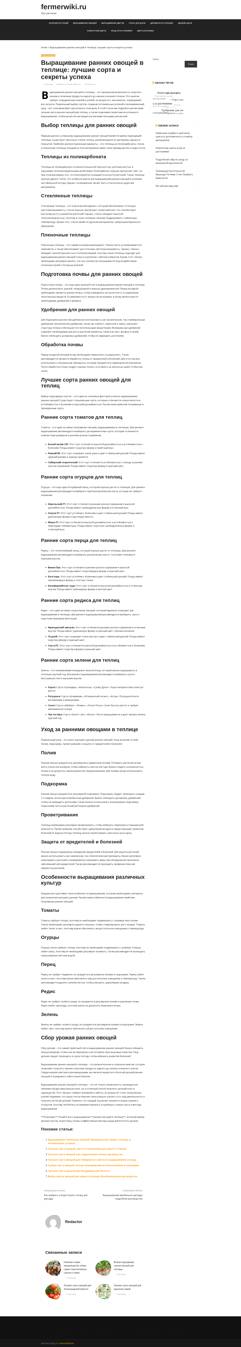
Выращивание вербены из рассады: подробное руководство (123, 1197)
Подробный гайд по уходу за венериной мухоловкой (172, 161)
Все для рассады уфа (167, 185)
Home (44, 47)
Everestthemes (66, 1343)
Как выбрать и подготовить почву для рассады (65, 1197)
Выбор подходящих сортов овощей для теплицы (124, 1265)
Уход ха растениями (121, 30)
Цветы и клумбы (145, 30)
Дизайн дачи (185, 23)
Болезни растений (58, 23)
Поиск (156, 59)
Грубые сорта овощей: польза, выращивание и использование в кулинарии (93, 1165)
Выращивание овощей (85, 23)
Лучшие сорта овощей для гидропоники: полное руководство (85, 1154)
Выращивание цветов (112, 23)
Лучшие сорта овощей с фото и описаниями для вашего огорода (87, 1148)
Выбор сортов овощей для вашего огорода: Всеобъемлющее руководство (92, 1176)
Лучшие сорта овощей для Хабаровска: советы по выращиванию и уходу (92, 1159)
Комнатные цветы (96, 30)
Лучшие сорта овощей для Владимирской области (79, 1170)
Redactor (91, 84)
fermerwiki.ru (63, 7)
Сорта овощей (48, 55)
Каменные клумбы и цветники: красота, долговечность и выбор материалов (174, 136)
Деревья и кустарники (161, 23)
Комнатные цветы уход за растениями (170, 149)
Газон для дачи (137, 23)
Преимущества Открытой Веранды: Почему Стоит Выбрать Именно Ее (174, 174)
